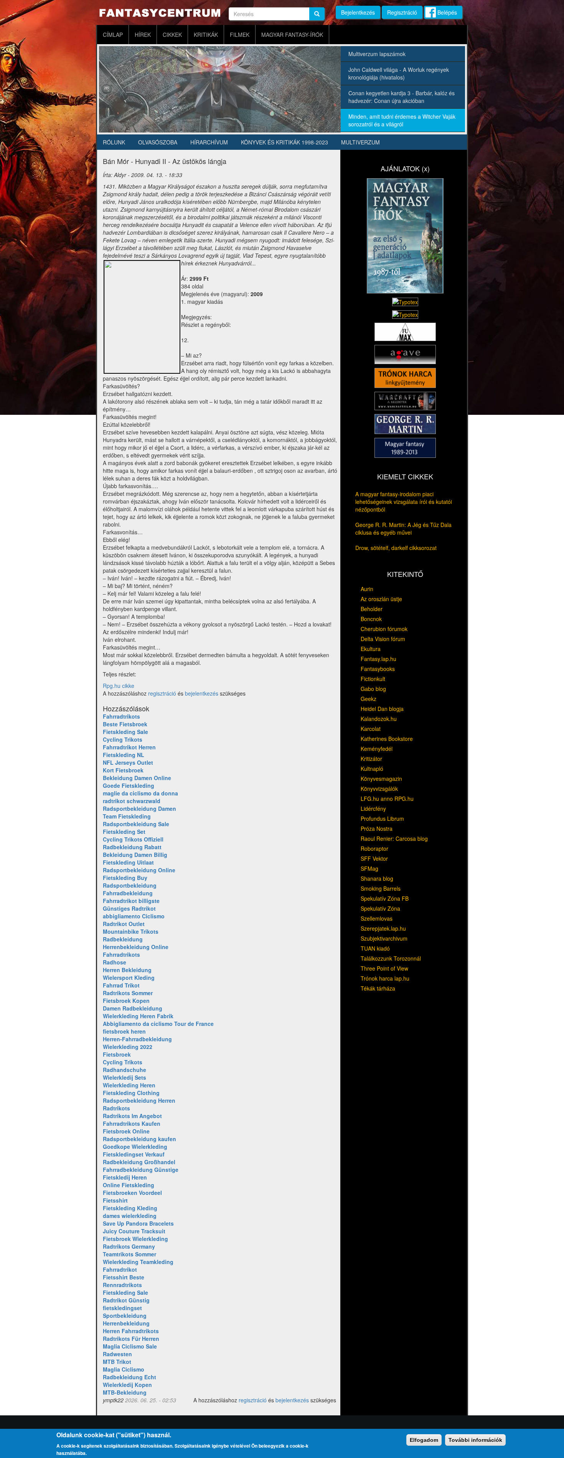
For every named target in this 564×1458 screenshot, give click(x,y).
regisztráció (162, 693)
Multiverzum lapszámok (377, 54)
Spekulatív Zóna (380, 908)
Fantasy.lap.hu (378, 659)
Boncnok (371, 619)
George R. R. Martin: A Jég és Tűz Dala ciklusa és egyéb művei (403, 528)
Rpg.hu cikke (118, 685)
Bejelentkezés (358, 12)
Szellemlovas (376, 918)
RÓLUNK (114, 142)
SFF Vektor (374, 858)
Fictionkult (373, 679)
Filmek (239, 34)
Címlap (113, 34)
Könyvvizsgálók (379, 788)
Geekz (368, 698)
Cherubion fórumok (384, 629)
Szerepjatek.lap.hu (383, 928)
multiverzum (360, 142)
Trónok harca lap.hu (385, 978)
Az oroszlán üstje (381, 599)
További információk (475, 1440)
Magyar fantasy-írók (292, 34)
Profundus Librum (382, 818)
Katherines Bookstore (387, 738)
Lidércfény (373, 808)
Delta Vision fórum (383, 639)
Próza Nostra (376, 828)
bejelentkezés (201, 693)
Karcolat (371, 728)
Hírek (143, 34)
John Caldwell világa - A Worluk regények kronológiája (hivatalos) (398, 73)
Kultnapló (372, 768)
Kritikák (206, 34)
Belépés (447, 12)
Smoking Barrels (381, 888)
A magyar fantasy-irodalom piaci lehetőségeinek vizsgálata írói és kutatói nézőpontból (403, 501)
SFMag (369, 868)
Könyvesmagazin (381, 778)
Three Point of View (384, 968)
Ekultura (371, 649)
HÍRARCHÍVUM (209, 142)
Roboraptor (374, 848)
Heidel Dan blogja (382, 708)
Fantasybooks (378, 669)
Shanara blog (377, 878)
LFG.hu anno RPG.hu (387, 798)
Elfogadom (424, 1440)
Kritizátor (371, 758)
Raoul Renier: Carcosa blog (394, 838)
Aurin (367, 589)
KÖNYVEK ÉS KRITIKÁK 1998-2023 (284, 142)
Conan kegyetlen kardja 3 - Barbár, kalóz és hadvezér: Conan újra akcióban (401, 96)
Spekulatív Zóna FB (385, 898)
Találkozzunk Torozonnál (391, 958)
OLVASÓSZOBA (157, 142)
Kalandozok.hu (379, 718)
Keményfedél (376, 748)
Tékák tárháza (378, 988)
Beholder (372, 609)
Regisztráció (402, 12)
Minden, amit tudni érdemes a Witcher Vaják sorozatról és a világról (401, 120)
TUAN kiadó (375, 948)
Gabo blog (373, 689)
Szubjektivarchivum (384, 938)
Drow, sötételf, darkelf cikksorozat (396, 548)
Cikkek (172, 34)
